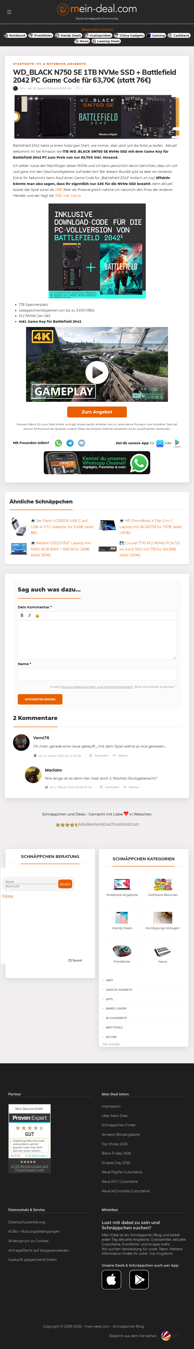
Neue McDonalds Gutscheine (126, 1191)
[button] (22, 615)
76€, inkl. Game (67, 196)
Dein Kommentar (35, 607)
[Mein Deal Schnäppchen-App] (143, 1279)
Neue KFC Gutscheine (120, 1181)
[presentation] (22, 615)
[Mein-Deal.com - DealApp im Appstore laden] (115, 1279)
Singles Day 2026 (116, 1163)
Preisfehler (131, 1244)
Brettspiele (114, 1027)
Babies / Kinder (116, 1008)
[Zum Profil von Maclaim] (33, 774)
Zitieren (122, 755)
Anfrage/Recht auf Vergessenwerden (38, 1250)
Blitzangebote (116, 1018)
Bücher (111, 1037)
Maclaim (53, 770)
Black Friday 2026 (116, 1153)
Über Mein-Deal (115, 1116)
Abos (109, 980)
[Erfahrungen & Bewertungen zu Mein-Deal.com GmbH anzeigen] (29, 1138)
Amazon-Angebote (119, 989)
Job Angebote (161, 1253)
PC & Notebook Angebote (61, 64)
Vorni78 (41, 737)
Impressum (111, 1106)
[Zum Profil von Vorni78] (21, 742)
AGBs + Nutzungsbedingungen (34, 1231)
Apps (109, 999)
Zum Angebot (97, 412)
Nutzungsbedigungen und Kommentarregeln (97, 687)
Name (24, 664)
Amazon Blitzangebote (121, 1134)
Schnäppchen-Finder (119, 1125)
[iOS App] (159, 443)
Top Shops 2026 (115, 1144)
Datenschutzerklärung (26, 1222)
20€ (58, 190)
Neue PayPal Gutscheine (122, 1172)
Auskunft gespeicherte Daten (32, 1260)
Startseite (23, 64)
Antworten (101, 755)
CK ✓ (22, 88)
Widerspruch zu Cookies (28, 1241)
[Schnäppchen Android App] (177, 443)
